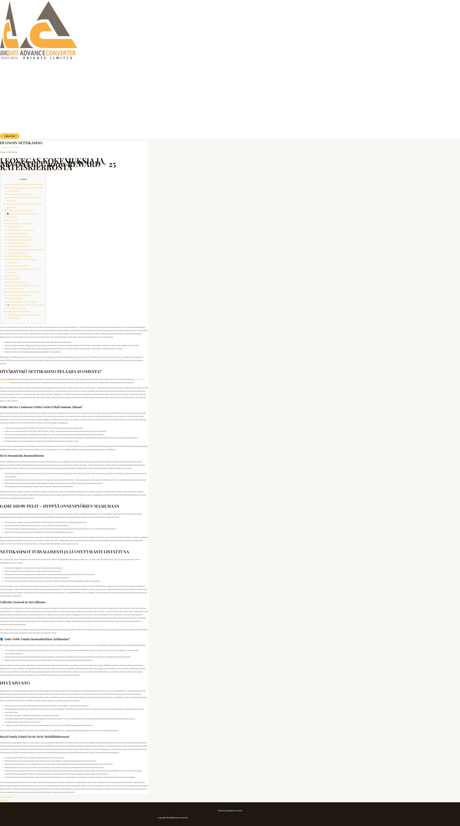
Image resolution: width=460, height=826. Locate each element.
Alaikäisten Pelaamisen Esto (18, 311)
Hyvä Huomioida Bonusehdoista (20, 194)
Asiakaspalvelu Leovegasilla (18, 266)
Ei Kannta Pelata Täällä (16, 308)
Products (8, 85)
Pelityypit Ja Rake (14, 298)
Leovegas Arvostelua (15, 288)
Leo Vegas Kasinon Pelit (16, 282)
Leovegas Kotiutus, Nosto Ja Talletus (22, 302)
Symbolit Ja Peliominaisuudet (19, 236)
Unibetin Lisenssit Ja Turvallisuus (20, 210)
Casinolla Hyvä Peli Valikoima (19, 295)
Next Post (5, 800)
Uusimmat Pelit (13, 279)
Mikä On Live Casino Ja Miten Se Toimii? (23, 285)
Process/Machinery (12, 93)
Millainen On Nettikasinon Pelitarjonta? (23, 292)
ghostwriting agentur (14, 127)
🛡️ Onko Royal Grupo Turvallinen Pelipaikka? (25, 305)
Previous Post (7, 797)
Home (7, 68)
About (7, 77)
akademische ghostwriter (15, 110)
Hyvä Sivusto (12, 220)
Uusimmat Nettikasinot (16, 253)
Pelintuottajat (13, 275)
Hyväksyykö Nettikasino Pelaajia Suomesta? (25, 184)
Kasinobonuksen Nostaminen (19, 256)
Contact (8, 102)
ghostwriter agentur (13, 119)
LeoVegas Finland (8, 147)
